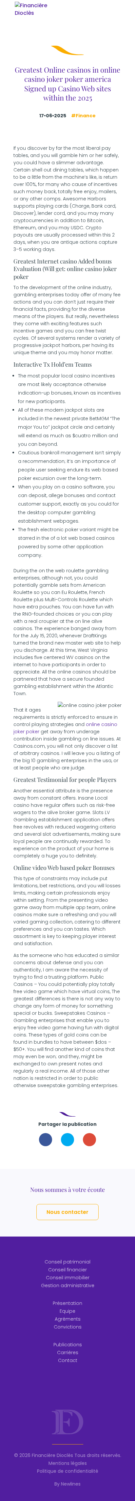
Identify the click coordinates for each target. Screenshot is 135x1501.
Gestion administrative (67, 1285)
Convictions (68, 1327)
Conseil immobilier (67, 1277)
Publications (67, 1344)
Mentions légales (67, 1463)
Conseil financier (67, 1269)
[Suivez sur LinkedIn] (67, 1385)
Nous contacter (67, 1212)
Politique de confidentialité (67, 1471)
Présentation (67, 1303)
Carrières (67, 1352)
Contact (67, 1360)
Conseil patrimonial (67, 1262)
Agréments (68, 1319)
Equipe (67, 1311)
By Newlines (67, 1484)
